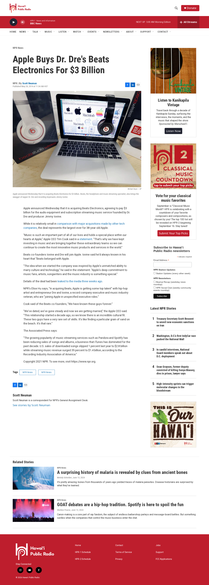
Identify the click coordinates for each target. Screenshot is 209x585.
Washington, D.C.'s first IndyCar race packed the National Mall (176, 337)
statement (85, 239)
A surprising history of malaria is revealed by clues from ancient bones (122, 472)
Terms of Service (123, 552)
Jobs (158, 545)
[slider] (27, 22)
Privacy (118, 559)
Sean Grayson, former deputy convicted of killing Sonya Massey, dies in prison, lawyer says (176, 370)
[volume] (22, 22)
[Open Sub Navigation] (28, 32)
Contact (119, 545)
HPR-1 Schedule (83, 552)
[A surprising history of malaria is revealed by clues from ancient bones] (33, 478)
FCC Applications (164, 559)
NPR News (18, 47)
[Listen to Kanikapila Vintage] (173, 71)
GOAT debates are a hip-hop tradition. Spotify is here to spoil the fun (120, 504)
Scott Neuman (29, 83)
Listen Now (173, 131)
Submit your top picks (173, 233)
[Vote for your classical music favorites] (173, 166)
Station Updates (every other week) (172, 273)
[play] (13, 22)
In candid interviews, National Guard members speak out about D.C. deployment (174, 353)
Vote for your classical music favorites (173, 198)
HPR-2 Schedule (83, 559)
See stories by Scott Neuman (31, 405)
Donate (191, 8)
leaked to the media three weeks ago (80, 281)
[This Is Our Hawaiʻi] (173, 424)
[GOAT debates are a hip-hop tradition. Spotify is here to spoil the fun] (33, 510)
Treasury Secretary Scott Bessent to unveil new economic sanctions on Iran (175, 322)
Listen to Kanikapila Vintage (173, 102)
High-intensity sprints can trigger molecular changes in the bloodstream (175, 387)
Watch (77, 32)
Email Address (161, 260)
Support (160, 552)
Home (13, 32)
